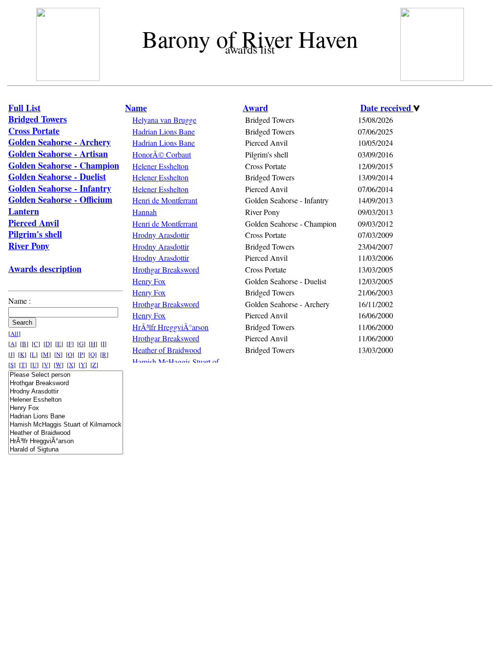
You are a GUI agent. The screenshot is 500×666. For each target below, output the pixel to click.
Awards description (45, 268)
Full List (24, 107)
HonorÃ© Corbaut (161, 154)
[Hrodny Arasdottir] (66, 392)
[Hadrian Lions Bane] (66, 416)
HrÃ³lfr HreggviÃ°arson (170, 327)
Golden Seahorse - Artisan (58, 153)
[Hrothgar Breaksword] (66, 383)
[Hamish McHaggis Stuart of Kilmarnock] (66, 425)
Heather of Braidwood (166, 350)
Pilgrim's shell (35, 234)
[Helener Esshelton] (66, 400)
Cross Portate (34, 130)
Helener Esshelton (160, 166)
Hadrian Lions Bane (163, 131)
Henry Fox (149, 281)
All (14, 333)
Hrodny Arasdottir (160, 235)
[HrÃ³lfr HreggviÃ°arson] (66, 441)
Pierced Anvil (33, 222)
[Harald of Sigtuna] (66, 450)
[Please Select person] (66, 375)
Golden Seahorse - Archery (59, 142)
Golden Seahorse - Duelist (57, 176)
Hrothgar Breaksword (165, 269)
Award (255, 107)
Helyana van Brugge (164, 120)
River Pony (28, 245)
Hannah (144, 212)
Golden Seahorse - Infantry (59, 188)
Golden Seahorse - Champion (63, 165)
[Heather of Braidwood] (66, 433)
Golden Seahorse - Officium (60, 199)
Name (136, 107)
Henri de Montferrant (164, 200)
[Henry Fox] (66, 408)
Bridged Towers (37, 119)
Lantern (23, 211)
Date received (387, 107)
